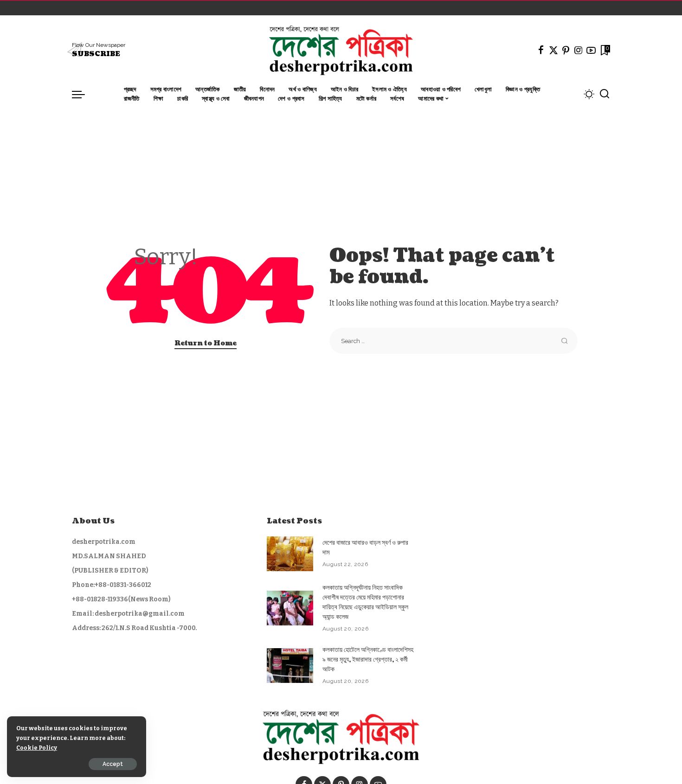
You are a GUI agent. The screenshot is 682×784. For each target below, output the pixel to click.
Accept (113, 764)
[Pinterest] (566, 50)
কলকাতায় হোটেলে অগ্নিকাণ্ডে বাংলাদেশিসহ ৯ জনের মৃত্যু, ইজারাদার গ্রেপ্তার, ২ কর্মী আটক (367, 659)
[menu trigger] (83, 94)
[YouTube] (591, 50)
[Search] (604, 94)
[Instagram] (578, 50)
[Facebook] (541, 50)
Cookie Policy (36, 747)
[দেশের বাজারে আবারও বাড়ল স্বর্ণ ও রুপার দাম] (290, 553)
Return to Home (205, 343)
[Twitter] (553, 50)
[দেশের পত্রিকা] (340, 50)
